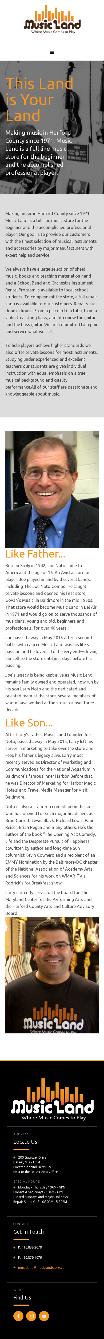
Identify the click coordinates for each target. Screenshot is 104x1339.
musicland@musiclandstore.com (42, 1267)
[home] (52, 19)
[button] (52, 53)
